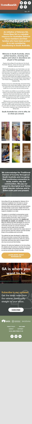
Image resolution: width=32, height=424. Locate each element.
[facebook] (25, 2)
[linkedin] (21, 7)
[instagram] (29, 2)
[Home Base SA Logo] (8, 4)
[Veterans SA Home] (21, 2)
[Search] (25, 7)
